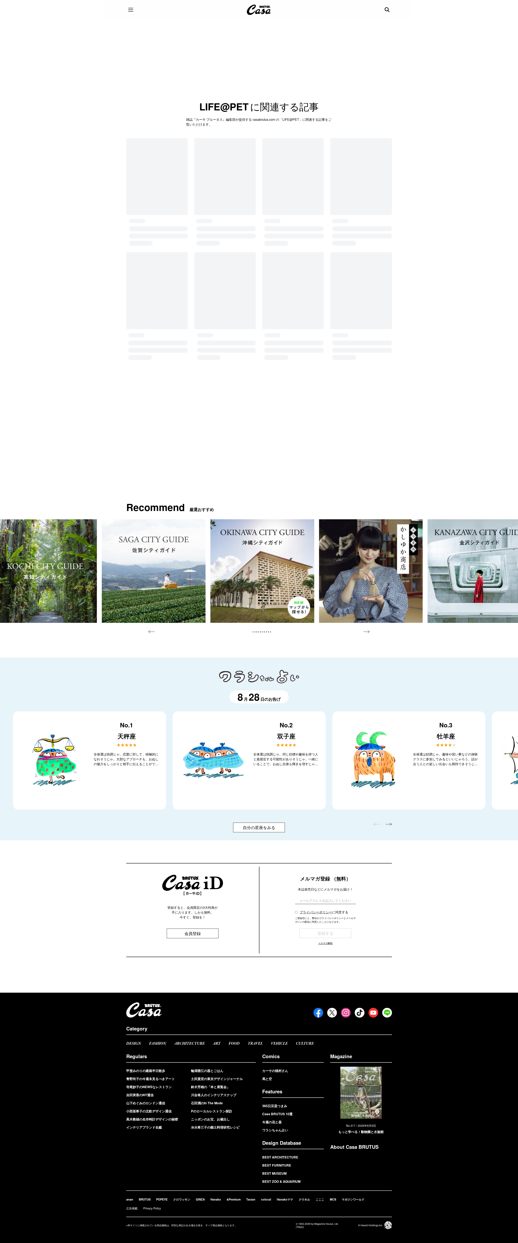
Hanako (215, 1199)
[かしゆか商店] (371, 427)
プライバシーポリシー (316, 768)
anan (129, 1199)
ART (217, 1043)
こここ (320, 1199)
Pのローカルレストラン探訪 (211, 1111)
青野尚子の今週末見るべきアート (150, 1078)
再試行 (259, 194)
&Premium (234, 1199)
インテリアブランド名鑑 (144, 1127)
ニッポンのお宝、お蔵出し (210, 1119)
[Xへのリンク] (332, 1013)
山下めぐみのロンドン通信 (145, 1103)
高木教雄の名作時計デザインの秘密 (152, 1119)
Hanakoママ (285, 1199)
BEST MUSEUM (274, 1173)
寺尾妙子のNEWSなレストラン (149, 1086)
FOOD (234, 1043)
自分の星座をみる (259, 683)
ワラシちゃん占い (275, 1130)
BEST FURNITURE (276, 1165)
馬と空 (267, 1078)
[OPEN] (130, 9)
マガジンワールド (353, 1199)
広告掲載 (132, 1208)
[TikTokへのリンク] (359, 1013)
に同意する (324, 768)
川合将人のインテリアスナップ (213, 1095)
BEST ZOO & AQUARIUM (281, 1181)
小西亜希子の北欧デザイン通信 (149, 1111)
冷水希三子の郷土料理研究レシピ (215, 1127)
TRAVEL (255, 1043)
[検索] (387, 9)
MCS (333, 1199)
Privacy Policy (152, 1208)
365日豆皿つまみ (274, 1105)
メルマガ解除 (325, 799)
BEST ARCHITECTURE (280, 1157)
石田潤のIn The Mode (207, 1103)
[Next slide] (366, 488)
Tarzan (250, 1199)
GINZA (200, 1199)
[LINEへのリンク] (387, 1013)
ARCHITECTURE (189, 1043)
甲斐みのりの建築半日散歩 (145, 1070)
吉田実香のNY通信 (140, 1095)
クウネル (304, 1199)
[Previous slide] (151, 488)
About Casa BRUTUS (354, 1146)
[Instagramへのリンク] (346, 1013)
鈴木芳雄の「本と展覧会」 (210, 1086)
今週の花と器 (272, 1122)
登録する (325, 789)
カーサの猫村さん (275, 1070)
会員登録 (193, 789)
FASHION (157, 1043)
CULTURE (305, 1043)
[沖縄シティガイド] (262, 427)
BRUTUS (145, 1199)
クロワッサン (181, 1199)
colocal (266, 1199)
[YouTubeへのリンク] (373, 1013)
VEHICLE (279, 1043)
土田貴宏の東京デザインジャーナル (217, 1078)
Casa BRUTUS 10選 (277, 1114)
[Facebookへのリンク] (318, 1013)
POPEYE (162, 1199)
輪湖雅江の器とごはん (207, 1070)
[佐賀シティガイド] (154, 427)
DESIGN (133, 1043)
